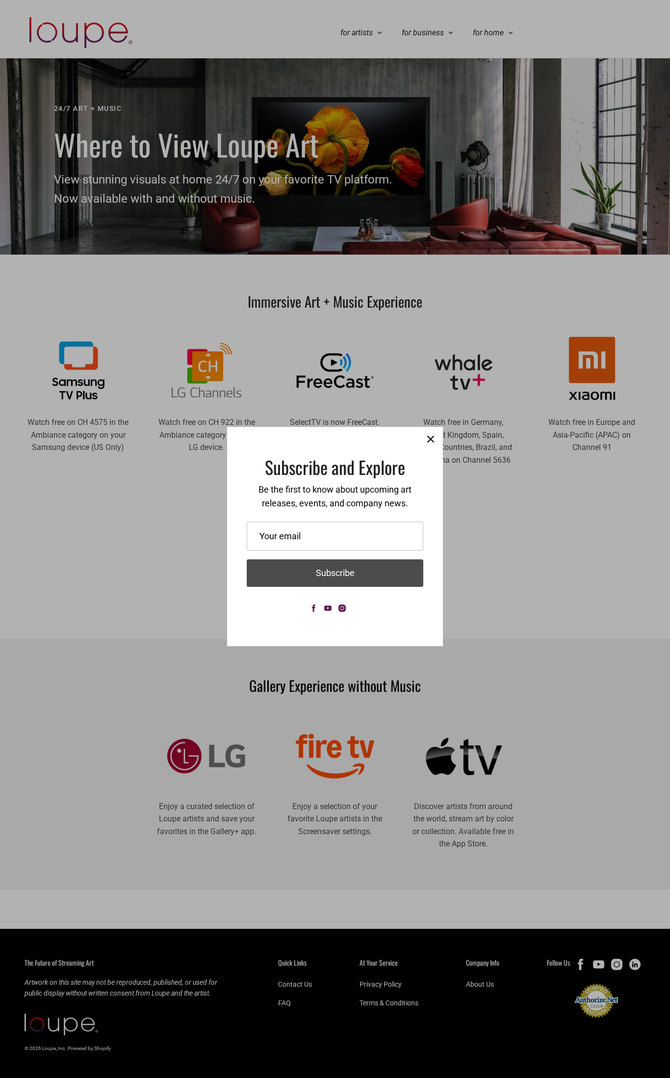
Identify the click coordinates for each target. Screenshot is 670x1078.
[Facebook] (313, 608)
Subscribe (335, 573)
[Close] (430, 439)
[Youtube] (328, 608)
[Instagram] (342, 608)
